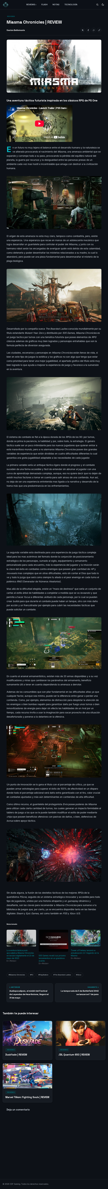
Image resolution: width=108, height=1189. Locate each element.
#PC (31, 975)
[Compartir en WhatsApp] (93, 30)
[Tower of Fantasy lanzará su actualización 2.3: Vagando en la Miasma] (85, 938)
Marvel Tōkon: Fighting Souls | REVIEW (27, 1097)
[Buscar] (97, 4)
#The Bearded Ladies (62, 975)
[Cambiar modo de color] (102, 4)
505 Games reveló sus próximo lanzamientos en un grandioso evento (52, 958)
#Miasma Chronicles (17, 975)
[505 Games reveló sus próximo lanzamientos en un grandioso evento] (53, 941)
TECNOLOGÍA (70, 4)
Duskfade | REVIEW (16, 1054)
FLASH (44, 4)
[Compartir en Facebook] (88, 30)
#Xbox (78, 975)
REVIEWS (30, 4)
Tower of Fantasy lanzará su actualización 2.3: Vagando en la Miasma (85, 953)
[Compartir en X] (82, 30)
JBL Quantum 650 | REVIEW (74, 1054)
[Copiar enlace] (99, 30)
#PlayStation (43, 975)
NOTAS (56, 4)
